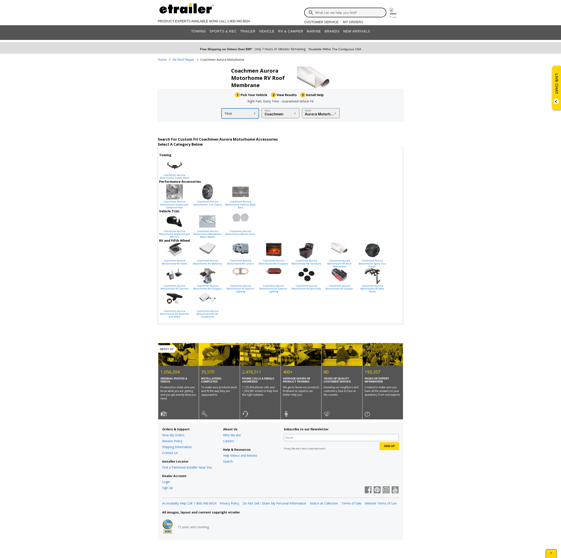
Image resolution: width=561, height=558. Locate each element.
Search (228, 461)
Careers (228, 441)
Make (267, 110)
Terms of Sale (351, 503)
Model (308, 110)
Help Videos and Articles (240, 455)
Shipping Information (177, 447)
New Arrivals (356, 31)
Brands (332, 31)
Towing (198, 31)
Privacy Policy (229, 503)
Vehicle (267, 31)
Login (166, 482)
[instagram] (386, 490)
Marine (314, 31)
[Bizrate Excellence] (167, 527)
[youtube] (395, 490)
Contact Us (170, 453)
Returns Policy (172, 441)
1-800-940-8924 (238, 21)
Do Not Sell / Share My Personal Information (274, 503)
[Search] (311, 12)
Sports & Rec (223, 31)
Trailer (248, 31)
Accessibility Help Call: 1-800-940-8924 (189, 503)
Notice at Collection (324, 503)
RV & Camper (290, 31)
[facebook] (368, 490)
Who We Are (232, 435)
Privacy (287, 448)
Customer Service (321, 22)
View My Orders (173, 435)
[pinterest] (377, 490)
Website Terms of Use (381, 503)
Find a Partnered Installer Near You (187, 467)
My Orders (353, 22)
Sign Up (167, 488)
